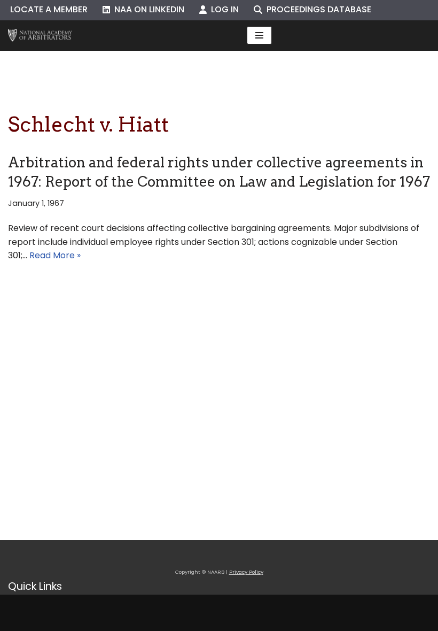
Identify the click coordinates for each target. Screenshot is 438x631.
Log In (223, 9)
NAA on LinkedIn (147, 9)
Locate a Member (49, 9)
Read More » (55, 255)
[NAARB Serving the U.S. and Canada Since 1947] (40, 35)
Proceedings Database (316, 9)
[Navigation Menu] (259, 35)
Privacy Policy (246, 571)
